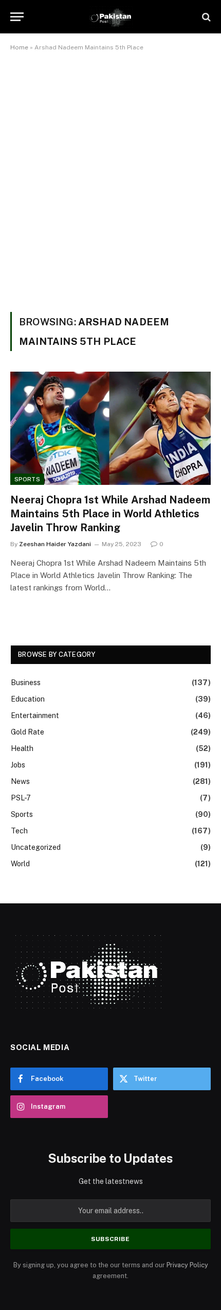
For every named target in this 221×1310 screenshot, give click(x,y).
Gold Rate (27, 732)
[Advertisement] (110, 179)
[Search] (205, 16)
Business (26, 682)
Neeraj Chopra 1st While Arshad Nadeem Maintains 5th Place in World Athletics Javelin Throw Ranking (110, 514)
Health (22, 748)
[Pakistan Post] (110, 16)
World (20, 864)
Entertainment (35, 715)
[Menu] (17, 16)
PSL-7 (21, 798)
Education (28, 699)
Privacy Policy (187, 1265)
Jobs (18, 765)
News (20, 781)
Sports (27, 479)
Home (19, 47)
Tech (19, 831)
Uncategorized (36, 847)
